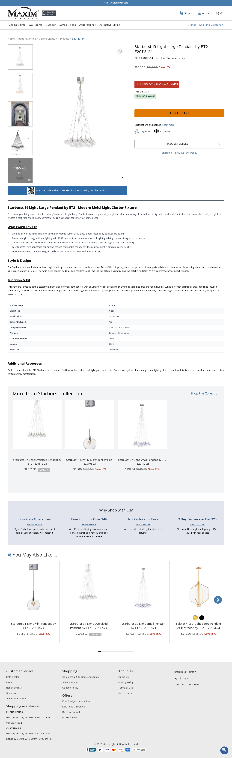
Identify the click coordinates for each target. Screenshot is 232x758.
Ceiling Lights (17, 25)
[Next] (218, 600)
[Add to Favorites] (119, 51)
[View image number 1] (20, 57)
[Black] (201, 617)
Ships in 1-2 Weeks (145, 96)
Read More (34, 524)
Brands (192, 25)
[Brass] (195, 617)
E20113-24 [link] (78, 38)
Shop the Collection (204, 393)
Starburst (171, 58)
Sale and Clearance (211, 25)
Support (188, 13)
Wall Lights (35, 25)
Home (11, 38)
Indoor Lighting (27, 38)
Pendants (63, 38)
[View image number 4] (20, 142)
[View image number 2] (20, 85)
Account (206, 13)
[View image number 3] (20, 113)
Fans (73, 25)
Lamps (63, 25)
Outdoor (50, 25)
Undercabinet (87, 25)
